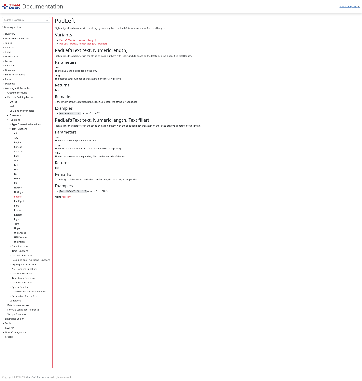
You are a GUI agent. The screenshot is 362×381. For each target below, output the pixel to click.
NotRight (19, 192)
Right (17, 219)
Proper (18, 210)
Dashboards (11, 56)
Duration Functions (22, 273)
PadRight (66, 196)
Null (12, 106)
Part (16, 205)
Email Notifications (15, 74)
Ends (16, 156)
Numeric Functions (22, 255)
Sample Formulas (16, 314)
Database (10, 83)
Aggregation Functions (24, 264)
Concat (18, 146)
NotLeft (18, 187)
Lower (17, 178)
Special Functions (21, 287)
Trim (16, 223)
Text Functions (19, 128)
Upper (17, 228)
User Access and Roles (17, 38)
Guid (16, 160)
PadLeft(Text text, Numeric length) (77, 40)
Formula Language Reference (23, 309)
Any (16, 137)
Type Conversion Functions (26, 124)
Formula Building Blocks (20, 97)
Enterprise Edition (14, 318)
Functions (15, 119)
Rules (8, 79)
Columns (10, 47)
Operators (15, 115)
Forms (8, 61)
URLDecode (20, 237)
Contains (19, 151)
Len (16, 169)
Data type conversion (18, 305)
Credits (9, 336)
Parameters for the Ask (24, 296)
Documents (11, 70)
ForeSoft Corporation (38, 377)
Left (16, 165)
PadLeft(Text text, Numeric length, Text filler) (83, 43)
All (15, 133)
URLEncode (20, 232)
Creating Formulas (17, 92)
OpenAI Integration (15, 332)
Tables (8, 42)
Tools (8, 323)
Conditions (15, 300)
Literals (13, 101)
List (16, 174)
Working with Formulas (17, 88)
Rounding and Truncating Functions (31, 259)
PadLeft (18, 196)
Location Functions (22, 282)
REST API (9, 327)
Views (8, 52)
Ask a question (13, 27)
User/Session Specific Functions (29, 291)
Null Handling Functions (24, 269)
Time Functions (20, 250)
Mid (16, 183)
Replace (18, 214)
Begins (17, 142)
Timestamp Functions (23, 278)
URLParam (19, 241)
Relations (10, 65)
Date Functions (20, 246)
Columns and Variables (22, 110)
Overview (10, 33)
